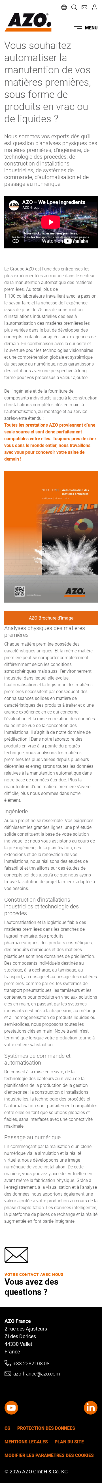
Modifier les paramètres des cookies (49, 1455)
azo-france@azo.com (36, 1373)
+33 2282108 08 (31, 1363)
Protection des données (46, 1428)
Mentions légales (26, 1442)
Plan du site (69, 1442)
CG (7, 1428)
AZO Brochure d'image (51, 618)
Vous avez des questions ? (31, 1286)
